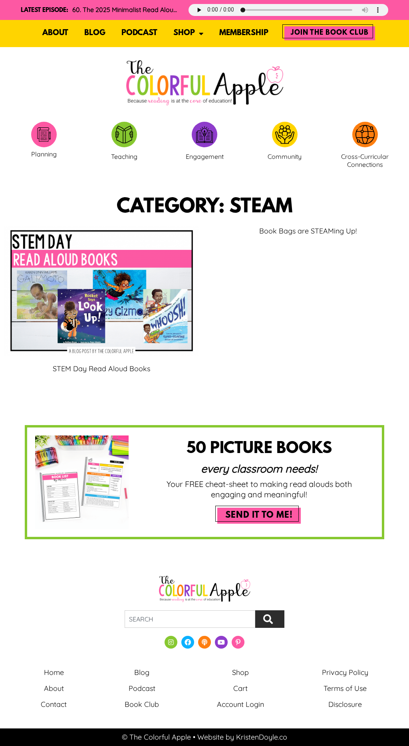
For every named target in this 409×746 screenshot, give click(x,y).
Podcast (139, 33)
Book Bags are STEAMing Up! (308, 230)
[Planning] (44, 134)
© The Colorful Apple (156, 737)
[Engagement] (204, 134)
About (55, 33)
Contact (54, 704)
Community (285, 156)
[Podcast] (204, 642)
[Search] (269, 619)
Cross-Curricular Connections (365, 160)
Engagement (205, 156)
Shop (184, 33)
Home (54, 672)
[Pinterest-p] (238, 642)
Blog (94, 33)
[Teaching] (124, 134)
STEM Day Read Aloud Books (101, 368)
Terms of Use (345, 688)
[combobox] (190, 619)
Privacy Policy (345, 672)
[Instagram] (171, 642)
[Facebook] (187, 642)
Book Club (142, 704)
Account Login (240, 704)
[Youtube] (221, 642)
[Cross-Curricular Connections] (365, 134)
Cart (240, 688)
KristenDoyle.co (261, 737)
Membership (243, 33)
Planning (44, 154)
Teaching (124, 156)
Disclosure (345, 704)
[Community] (285, 134)
